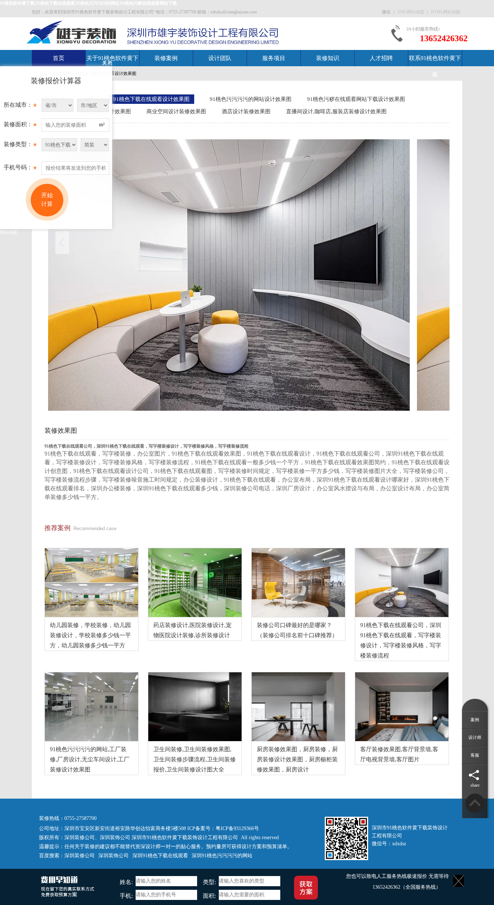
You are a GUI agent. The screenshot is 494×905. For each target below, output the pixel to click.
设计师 (474, 737)
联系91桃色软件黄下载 (435, 66)
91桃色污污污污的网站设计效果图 (250, 99)
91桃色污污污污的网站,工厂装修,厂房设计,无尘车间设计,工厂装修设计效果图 (89, 759)
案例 (474, 719)
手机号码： (20, 169)
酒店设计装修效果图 (246, 111)
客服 (474, 755)
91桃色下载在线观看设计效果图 (151, 99)
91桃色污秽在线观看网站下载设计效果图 (356, 99)
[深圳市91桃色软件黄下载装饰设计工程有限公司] (72, 31)
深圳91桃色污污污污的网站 (222, 855)
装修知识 (327, 58)
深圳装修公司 (79, 837)
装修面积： (20, 126)
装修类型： (20, 146)
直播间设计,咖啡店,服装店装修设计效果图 (336, 111)
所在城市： (20, 106)
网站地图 (8, 232)
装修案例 (166, 58)
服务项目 (273, 58)
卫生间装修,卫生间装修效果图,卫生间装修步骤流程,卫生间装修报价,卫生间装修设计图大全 (194, 759)
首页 (58, 58)
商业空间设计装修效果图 (176, 111)
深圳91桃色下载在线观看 (160, 855)
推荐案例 (57, 528)
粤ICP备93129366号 (237, 828)
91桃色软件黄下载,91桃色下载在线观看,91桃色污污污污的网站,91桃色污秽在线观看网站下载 (88, 3)
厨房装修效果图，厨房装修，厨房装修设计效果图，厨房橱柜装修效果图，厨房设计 (297, 759)
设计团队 (219, 58)
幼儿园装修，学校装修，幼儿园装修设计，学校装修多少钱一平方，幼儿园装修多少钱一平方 (90, 635)
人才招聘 (381, 58)
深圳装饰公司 (115, 837)
